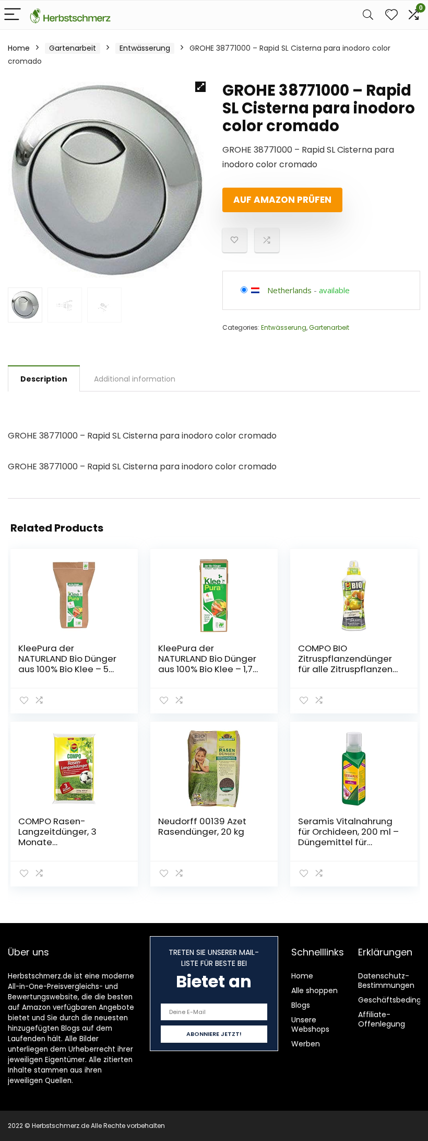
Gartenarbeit (72, 48)
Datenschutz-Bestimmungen (386, 980)
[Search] (368, 15)
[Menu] (12, 15)
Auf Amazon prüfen (282, 199)
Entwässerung (145, 48)
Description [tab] (43, 379)
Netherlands (289, 290)
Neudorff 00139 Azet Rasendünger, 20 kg (202, 826)
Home (19, 48)
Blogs (300, 1005)
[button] (200, 87)
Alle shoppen (314, 990)
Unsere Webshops (310, 1024)
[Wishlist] (391, 14)
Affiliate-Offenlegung (381, 1019)
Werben (305, 1044)
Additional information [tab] (134, 379)
